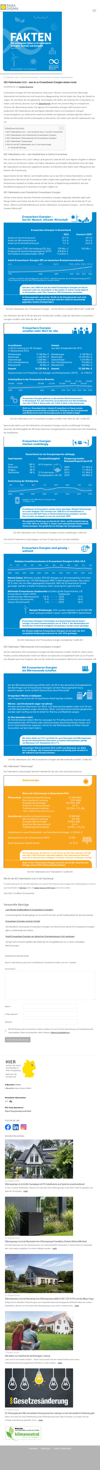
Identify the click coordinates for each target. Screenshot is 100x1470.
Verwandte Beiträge (18, 147)
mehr (25, 1191)
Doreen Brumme (26, 86)
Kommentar (10, 968)
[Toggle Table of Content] (60, 128)
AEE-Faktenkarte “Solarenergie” (20, 141)
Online (13, 1084)
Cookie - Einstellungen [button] (62, 1448)
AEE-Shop (23, 887)
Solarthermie (44, 103)
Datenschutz (46, 1448)
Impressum (33, 1448)
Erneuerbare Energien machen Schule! (22, 921)
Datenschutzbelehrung (60, 1032)
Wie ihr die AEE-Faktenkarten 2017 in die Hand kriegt (29, 144)
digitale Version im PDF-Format (44, 887)
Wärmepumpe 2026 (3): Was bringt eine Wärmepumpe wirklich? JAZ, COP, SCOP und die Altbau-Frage (49, 1298)
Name (8, 1006)
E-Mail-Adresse (11, 1014)
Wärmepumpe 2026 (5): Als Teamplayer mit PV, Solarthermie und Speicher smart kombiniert (45, 1184)
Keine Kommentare (29, 77)
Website (8, 1022)
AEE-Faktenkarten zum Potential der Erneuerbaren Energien (31, 135)
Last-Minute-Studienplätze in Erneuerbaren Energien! (29, 909)
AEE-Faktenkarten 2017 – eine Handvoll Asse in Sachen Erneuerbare (34, 131)
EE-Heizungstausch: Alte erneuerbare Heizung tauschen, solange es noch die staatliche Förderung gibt (49, 1413)
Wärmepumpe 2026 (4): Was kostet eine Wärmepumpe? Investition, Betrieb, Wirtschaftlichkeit (46, 1241)
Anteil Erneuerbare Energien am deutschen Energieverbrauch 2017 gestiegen (40, 936)
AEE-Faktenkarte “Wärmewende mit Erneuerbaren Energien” (32, 138)
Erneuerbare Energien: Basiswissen (56, 77)
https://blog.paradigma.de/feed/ (18, 1111)
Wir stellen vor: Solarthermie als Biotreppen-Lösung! (27, 1355)
